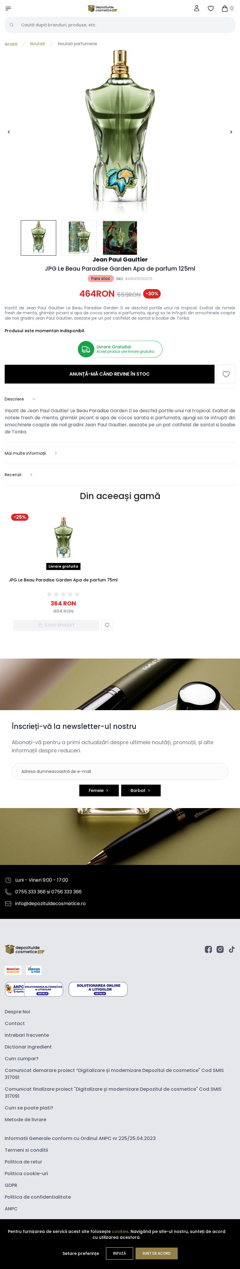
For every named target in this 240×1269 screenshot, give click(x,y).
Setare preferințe (81, 1253)
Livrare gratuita (63, 566)
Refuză (119, 1253)
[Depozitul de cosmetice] (103, 8)
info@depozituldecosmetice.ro (50, 903)
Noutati (37, 44)
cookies (120, 1231)
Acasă (11, 44)
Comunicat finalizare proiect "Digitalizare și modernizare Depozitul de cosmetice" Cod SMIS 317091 (113, 1093)
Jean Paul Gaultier (120, 259)
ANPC (11, 1208)
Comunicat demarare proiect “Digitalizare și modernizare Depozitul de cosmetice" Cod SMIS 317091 (114, 1074)
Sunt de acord (157, 1253)
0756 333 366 (66, 891)
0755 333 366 (30, 891)
